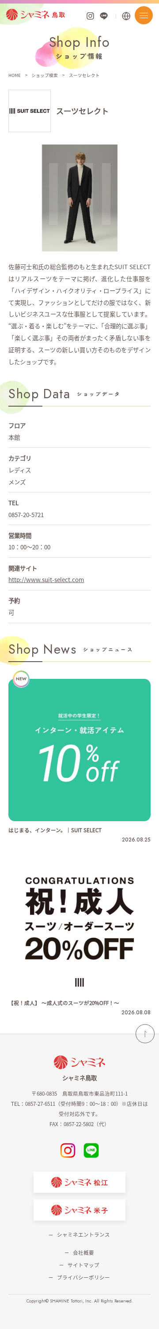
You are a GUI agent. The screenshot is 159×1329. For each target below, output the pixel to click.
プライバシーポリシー (83, 1277)
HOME (14, 75)
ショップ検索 (44, 75)
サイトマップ (83, 1264)
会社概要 (83, 1252)
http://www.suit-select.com (46, 579)
